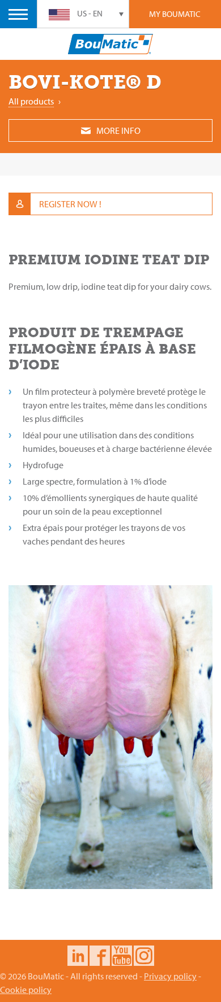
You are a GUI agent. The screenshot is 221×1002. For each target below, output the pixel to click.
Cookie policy (26, 989)
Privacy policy (170, 976)
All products (31, 101)
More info (118, 130)
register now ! (70, 204)
